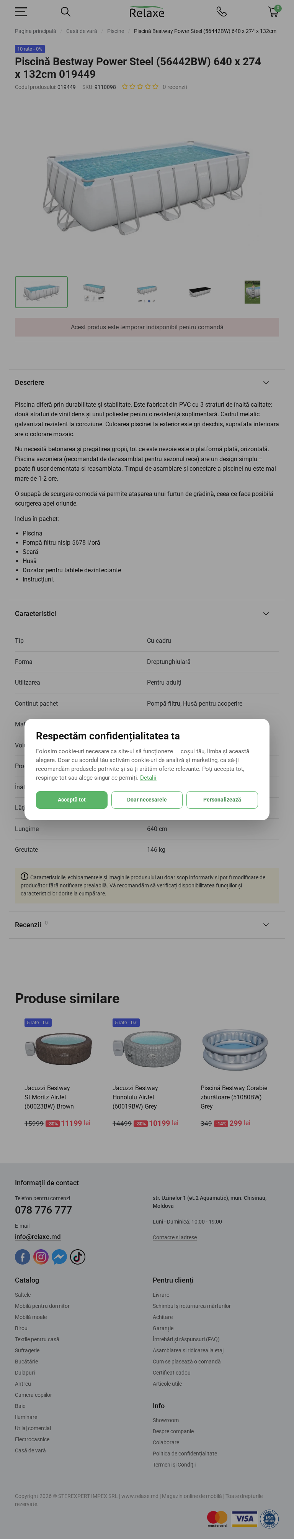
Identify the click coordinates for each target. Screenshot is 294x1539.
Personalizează (222, 800)
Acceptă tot (72, 800)
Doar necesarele (147, 800)
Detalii (148, 777)
